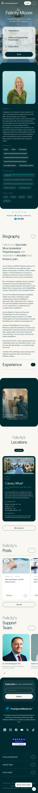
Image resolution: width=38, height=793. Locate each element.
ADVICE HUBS (8, 765)
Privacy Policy (6, 783)
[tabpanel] (19, 488)
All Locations (19, 528)
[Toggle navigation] (34, 3)
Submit (19, 696)
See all (19, 604)
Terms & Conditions (17, 783)
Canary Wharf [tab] (19, 450)
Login (27, 3)
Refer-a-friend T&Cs (29, 783)
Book (19, 54)
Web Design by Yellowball (28, 788)
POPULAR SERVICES (10, 757)
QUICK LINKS (7, 772)
